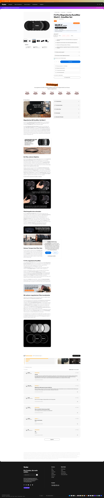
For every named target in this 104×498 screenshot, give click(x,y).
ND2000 (26, 303)
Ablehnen (55, 252)
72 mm (64, 35)
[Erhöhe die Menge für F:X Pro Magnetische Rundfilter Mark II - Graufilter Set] (59, 62)
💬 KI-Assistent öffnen (67, 77)
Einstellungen (63, 471)
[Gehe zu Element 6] (47, 41)
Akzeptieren (48, 252)
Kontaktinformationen (20, 496)
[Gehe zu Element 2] (30, 41)
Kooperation (53, 474)
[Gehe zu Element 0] (25, 41)
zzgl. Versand (61, 29)
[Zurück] (39, 1)
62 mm (56, 35)
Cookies (24, 496)
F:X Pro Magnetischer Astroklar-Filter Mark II (35, 306)
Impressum (16, 496)
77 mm (68, 35)
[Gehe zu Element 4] (38, 41)
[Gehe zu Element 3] (34, 41)
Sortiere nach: (71, 369)
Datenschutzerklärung (53, 249)
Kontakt (52, 477)
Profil (62, 470)
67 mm (60, 35)
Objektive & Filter (6, 7)
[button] (42, 355)
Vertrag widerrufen (64, 474)
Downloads (53, 471)
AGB (11, 496)
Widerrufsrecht (3, 496)
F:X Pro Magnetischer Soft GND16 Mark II (31, 301)
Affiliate (52, 473)
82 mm (72, 35)
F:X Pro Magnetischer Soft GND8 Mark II (44, 300)
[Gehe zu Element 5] (42, 41)
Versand (13, 496)
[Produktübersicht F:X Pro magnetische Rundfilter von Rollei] (37, 288)
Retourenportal (63, 473)
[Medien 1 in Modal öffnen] (37, 25)
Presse (52, 470)
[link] (55, 485)
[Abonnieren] (37, 475)
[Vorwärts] (59, 1)
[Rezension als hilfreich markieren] (77, 379)
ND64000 (30, 303)
